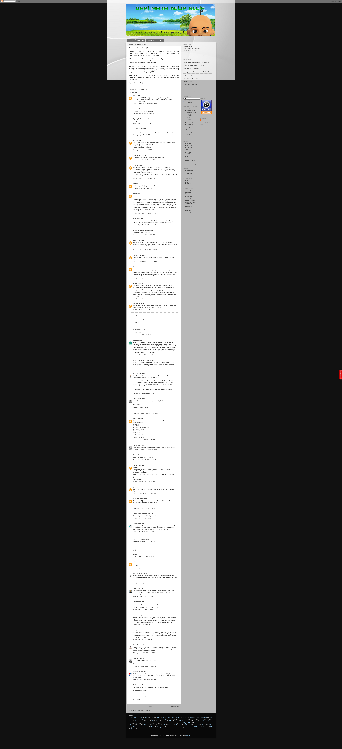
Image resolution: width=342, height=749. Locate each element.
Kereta (130, 723)
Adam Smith (136, 109)
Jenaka (182, 720)
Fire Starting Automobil (189, 171)
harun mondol (137, 546)
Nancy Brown (137, 645)
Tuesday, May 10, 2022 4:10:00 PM (143, 518)
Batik (173, 717)
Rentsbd (135, 340)
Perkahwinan (132, 724)
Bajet (169, 717)
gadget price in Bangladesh (141, 487)
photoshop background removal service (166, 132)
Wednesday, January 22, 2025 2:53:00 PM (145, 679)
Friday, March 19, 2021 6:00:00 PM (143, 278)
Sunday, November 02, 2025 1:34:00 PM (144, 696)
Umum (194, 727)
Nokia (197, 723)
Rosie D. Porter (137, 373)
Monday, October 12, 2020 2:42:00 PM (144, 234)
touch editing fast (138, 573)
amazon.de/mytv (137, 325)
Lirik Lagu (149, 723)
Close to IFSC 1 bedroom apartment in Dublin (158, 635)
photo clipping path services (142, 615)
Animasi (152, 717)
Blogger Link (140, 40)
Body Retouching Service (140, 690)
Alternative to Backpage (140, 498)
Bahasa (164, 717)
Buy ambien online (157, 477)
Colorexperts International (141, 230)
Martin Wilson (137, 255)
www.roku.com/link (163, 221)
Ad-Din (140, 717)
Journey (188, 720)
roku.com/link (136, 211)
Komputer (136, 723)
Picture (139, 724)
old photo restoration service (142, 513)
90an (134, 717)
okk (134, 183)
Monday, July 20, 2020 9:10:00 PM (142, 188)
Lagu (142, 723)
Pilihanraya (146, 724)
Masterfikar (188, 196)
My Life (186, 723)
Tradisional (187, 727)
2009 (187, 134)
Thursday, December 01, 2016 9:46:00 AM (145, 103)
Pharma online (137, 465)
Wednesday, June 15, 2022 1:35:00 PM (144, 541)
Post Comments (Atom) (143, 710)
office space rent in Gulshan (152, 345)
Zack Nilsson (137, 658)
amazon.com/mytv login (145, 245)
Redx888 (188, 210)
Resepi (203, 724)
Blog (184, 717)
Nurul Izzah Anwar (190, 148)
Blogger (188, 735)
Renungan (196, 724)
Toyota (177, 727)
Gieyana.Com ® (190, 160)
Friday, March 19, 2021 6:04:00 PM (143, 298)
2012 (187, 127)
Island (171, 720)
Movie (179, 723)
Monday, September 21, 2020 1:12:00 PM (144, 225)
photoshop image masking (142, 527)
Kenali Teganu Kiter (205, 720)
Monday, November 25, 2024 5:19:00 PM (144, 666)
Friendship (171, 719)
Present (159, 724)
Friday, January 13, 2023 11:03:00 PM (143, 583)
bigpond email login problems (141, 259)
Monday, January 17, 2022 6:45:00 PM (144, 481)
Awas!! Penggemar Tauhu (190, 88)
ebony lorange (137, 303)
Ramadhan (179, 724)
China (201, 717)
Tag (152, 727)
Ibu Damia (188, 152)
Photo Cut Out (137, 431)
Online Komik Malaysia (189, 191)
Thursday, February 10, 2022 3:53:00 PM (144, 493)
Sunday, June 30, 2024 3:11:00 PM (143, 624)
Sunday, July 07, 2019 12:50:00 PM (143, 123)
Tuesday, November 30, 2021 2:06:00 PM (144, 460)
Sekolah (135, 727)
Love (161, 723)
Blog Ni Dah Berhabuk (189, 50)
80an (130, 717)
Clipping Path (172, 305)
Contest (211, 717)
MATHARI (188, 143)
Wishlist (205, 727)
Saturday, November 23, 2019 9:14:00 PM (145, 150)
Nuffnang (203, 723)
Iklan (157, 720)
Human (148, 720)
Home (150, 707)
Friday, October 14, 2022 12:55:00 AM (143, 556)
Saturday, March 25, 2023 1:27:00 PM (143, 596)
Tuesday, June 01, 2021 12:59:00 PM (143, 368)
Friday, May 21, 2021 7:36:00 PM (142, 334)
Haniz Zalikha (201, 719)
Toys (182, 727)
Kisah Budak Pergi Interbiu (190, 78)
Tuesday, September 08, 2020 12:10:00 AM (145, 213)
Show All (195, 164)
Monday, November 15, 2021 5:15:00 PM (144, 440)
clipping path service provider (141, 407)
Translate (189, 102)
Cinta (205, 717)
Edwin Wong (136, 588)
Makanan (167, 723)
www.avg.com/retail (146, 172)
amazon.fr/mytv (137, 322)
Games (186, 719)
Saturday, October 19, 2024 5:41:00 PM (144, 653)
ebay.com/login (137, 332)
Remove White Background (140, 307)
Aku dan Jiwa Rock (188, 46)
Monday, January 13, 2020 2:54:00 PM (144, 178)
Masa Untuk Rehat (188, 53)
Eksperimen (143, 719)
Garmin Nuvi (136, 266)
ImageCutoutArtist (138, 155)
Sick (142, 727)
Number (210, 723)
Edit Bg (135, 554)
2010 (187, 132)
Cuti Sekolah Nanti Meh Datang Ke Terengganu (196, 62)
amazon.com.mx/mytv (139, 329)
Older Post (175, 707)
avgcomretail (137, 165)
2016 (187, 108)
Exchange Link (151, 719)
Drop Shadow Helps (138, 429)
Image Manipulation (138, 434)
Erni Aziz (135, 95)
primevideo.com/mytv (151, 244)
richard (135, 193)
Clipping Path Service (139, 119)
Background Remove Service (141, 427)
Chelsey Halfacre (138, 128)
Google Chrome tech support (142, 360)
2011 (186, 130)
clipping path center (139, 671)
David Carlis (136, 418)
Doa (132, 719)
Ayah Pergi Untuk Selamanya (191, 48)
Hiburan (137, 720)
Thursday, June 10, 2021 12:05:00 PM (143, 393)
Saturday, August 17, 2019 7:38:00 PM (144, 135)
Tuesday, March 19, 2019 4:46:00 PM (143, 113)
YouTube (133, 728)
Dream (136, 719)
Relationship (188, 724)
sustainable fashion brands (147, 506)
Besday (178, 717)
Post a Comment (135, 699)
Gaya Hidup (193, 719)
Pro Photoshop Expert (139, 685)
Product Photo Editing (155, 307)
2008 (187, 137)
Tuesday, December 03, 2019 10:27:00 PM (145, 160)
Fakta (157, 719)
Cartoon (191, 717)
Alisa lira (135, 537)
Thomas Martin (137, 398)
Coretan (131, 40)
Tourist (172, 727)
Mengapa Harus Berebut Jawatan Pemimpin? (196, 72)
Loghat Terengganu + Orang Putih (193, 75)
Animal (147, 717)
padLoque (188, 206)
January (189, 124)
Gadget (179, 719)
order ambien (151, 471)
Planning (153, 724)
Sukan (146, 727)
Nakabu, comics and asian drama (190, 201)
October (189, 122)
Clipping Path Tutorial (139, 437)
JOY (134, 561)
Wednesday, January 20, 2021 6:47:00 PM (145, 249)
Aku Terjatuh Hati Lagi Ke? (191, 68)
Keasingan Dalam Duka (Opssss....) (193, 55)
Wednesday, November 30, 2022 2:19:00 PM (145, 568)
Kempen (195, 720)
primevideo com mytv (154, 242)
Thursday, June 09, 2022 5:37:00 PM (143, 531)
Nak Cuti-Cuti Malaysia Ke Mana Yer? (194, 91)
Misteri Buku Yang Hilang (190, 84)
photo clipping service (139, 594)
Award (160, 40)
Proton (164, 724)
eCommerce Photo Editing (140, 436)
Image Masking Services (154, 577)
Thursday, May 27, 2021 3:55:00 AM (143, 355)
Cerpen (196, 717)
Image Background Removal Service (143, 457)
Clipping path (137, 601)
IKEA (153, 720)
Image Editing (137, 432)
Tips (168, 727)
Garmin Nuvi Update (151, 269)
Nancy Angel (136, 240)
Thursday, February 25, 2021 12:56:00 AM (145, 261)
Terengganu (160, 727)
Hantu (207, 719)
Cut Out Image (137, 523)
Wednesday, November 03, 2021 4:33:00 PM (145, 413)
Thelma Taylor (137, 445)
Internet (164, 720)
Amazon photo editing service (147, 664)
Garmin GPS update (141, 290)
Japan (176, 720)
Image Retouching (138, 422)
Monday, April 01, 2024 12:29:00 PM (143, 609)
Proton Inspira (171, 724)
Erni (186, 156)
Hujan (142, 720)
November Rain (187, 81)
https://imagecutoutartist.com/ (156, 157)
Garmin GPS (136, 283)
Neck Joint (136, 426)
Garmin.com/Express (139, 292)
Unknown (136, 140)
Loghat (156, 723)
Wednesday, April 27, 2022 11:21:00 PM (144, 508)
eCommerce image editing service (148, 607)
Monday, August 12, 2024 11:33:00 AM (144, 639)
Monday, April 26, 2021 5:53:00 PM (143, 309)
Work (211, 727)
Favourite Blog (151, 40)
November (190, 110)
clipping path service (143, 382)
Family (164, 719)
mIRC (174, 723)
